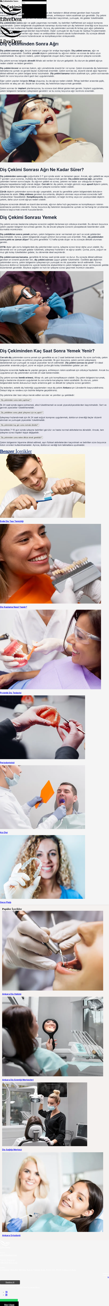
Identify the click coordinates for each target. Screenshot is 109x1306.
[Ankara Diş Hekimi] (52, 990)
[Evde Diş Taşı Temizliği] (42, 517)
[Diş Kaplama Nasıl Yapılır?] (50, 603)
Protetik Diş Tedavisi (10, 692)
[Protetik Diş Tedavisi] (50, 688)
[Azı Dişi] (42, 828)
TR (6, 1292)
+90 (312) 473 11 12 (8, 1262)
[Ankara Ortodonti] (52, 1231)
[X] (108, 1277)
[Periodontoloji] (42, 758)
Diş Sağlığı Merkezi (12, 1149)
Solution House (34, 1287)
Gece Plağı (5, 902)
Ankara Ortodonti (11, 1235)
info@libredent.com (8, 1255)
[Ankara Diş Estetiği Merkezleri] (52, 1075)
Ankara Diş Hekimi (11, 994)
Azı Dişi (4, 832)
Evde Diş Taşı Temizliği (12, 521)
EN (6, 1295)
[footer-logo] (5, 1248)
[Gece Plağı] (42, 898)
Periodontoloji (7, 762)
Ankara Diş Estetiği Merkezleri (18, 1079)
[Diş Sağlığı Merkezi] (44, 1145)
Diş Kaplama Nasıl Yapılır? (13, 607)
